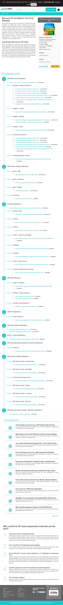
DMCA (4, 596)
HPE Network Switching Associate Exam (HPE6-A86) (28, 214)
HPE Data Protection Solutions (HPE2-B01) (26, 364)
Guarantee (20, 593)
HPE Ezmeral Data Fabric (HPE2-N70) (24, 182)
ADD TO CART (55, 66)
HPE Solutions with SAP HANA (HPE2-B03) (26, 372)
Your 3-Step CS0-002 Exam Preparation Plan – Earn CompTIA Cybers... (37, 443)
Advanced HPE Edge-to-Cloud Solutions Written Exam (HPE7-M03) (32, 120)
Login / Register (51, 9)
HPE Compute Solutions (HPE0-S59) (24, 296)
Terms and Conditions (9, 595)
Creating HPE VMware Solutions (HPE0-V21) (26, 91)
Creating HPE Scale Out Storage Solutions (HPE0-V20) (29, 97)
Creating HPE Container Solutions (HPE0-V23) (27, 89)
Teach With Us (21, 590)
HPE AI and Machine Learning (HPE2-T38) (26, 174)
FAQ (19, 591)
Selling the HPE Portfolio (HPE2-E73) (19, 329)
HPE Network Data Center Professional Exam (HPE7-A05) (30, 351)
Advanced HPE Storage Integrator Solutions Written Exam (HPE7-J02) (33, 159)
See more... (55, 516)
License (41, 59)
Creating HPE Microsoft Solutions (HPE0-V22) (27, 93)
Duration (41, 52)
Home (3, 13)
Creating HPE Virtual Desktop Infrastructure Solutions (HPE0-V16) (32, 95)
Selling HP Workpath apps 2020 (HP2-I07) (20, 331)
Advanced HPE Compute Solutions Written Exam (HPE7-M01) (30, 112)
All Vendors (6, 593)
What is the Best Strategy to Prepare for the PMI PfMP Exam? (34, 507)
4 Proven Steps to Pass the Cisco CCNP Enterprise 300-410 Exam (35, 425)
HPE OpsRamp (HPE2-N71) (22, 190)
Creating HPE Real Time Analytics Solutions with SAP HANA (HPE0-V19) (33, 99)
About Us (5, 588)
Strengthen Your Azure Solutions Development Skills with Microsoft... (36, 498)
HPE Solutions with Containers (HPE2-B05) (26, 396)
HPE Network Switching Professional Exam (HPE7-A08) (24, 339)
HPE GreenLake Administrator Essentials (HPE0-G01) (29, 320)
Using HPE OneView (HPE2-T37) (23, 198)
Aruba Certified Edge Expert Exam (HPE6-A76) (27, 230)
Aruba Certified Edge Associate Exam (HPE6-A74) (28, 222)
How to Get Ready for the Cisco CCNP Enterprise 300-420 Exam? (35, 452)
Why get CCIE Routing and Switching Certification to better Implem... (36, 470)
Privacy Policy (21, 595)
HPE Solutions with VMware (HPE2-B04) (25, 388)
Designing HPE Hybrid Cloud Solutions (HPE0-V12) (28, 104)
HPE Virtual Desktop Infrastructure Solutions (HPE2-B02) (29, 380)
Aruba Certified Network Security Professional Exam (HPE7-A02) (32, 256)
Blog (4, 590)
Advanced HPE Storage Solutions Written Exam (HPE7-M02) (30, 130)
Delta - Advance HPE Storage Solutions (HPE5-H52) (23, 82)
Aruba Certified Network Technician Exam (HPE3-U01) (29, 272)
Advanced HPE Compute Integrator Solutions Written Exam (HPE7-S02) (33, 286)
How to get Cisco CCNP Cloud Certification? (29, 489)
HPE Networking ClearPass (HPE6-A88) (20, 414)
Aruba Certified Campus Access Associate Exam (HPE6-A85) (25, 208)
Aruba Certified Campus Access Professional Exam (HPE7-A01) (31, 264)
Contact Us (21, 596)
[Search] (33, 10)
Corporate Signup (7, 591)
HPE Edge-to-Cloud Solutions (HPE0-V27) (25, 306)
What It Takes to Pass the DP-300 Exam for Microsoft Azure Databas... (37, 434)
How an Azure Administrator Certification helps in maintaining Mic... (36, 461)
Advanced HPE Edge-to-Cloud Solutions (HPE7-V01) (28, 122)
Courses (20, 588)
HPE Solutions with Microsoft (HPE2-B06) (25, 404)
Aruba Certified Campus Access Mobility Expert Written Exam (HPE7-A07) (34, 238)
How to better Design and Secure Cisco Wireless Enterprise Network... (37, 480)
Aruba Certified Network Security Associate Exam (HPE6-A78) (31, 248)
